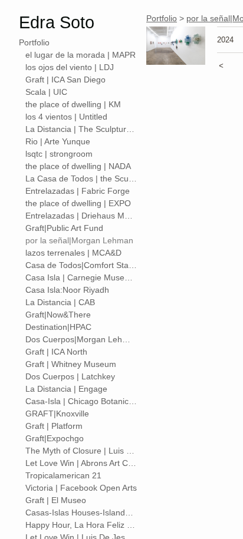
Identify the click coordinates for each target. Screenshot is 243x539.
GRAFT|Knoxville (57, 413)
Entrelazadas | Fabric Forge (77, 191)
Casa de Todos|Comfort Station (81, 265)
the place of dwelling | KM (73, 104)
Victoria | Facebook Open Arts (81, 487)
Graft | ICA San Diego (65, 79)
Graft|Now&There (58, 314)
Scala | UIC (46, 92)
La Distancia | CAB (60, 302)
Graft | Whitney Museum (70, 364)
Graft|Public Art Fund (64, 228)
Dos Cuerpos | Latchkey (70, 376)
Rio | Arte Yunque (57, 141)
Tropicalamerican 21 (63, 475)
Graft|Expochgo (54, 438)
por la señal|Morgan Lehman (79, 240)
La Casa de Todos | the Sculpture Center (81, 178)
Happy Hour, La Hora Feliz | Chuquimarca (81, 525)
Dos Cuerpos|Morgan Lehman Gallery (81, 339)
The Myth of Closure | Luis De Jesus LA (81, 450)
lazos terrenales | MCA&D (73, 252)
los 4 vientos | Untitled (66, 116)
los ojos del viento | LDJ (69, 67)
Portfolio (34, 42)
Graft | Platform (54, 426)
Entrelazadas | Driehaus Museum (81, 215)
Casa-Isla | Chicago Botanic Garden (81, 401)
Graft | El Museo (55, 500)
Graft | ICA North (56, 351)
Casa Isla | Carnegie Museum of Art (81, 277)
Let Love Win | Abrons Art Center (81, 463)
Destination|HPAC (58, 327)
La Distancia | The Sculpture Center (81, 129)
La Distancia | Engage (66, 388)
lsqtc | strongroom (59, 153)
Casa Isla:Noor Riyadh (67, 290)
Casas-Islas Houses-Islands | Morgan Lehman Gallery (81, 512)
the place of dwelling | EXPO (78, 203)
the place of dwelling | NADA (78, 166)
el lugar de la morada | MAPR (80, 54)
